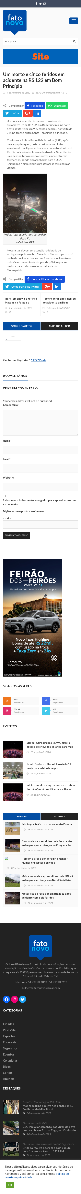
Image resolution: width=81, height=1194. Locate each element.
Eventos (8, 1054)
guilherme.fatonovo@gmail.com (40, 987)
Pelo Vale (9, 1030)
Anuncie (9, 1078)
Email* (6, 459)
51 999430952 (58, 982)
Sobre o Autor (21, 326)
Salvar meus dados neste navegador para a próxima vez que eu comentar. (39, 502)
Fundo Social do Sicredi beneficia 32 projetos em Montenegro (49, 766)
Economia (9, 1042)
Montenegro (41, 1102)
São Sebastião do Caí (47, 1144)
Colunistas (10, 1060)
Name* (7, 440)
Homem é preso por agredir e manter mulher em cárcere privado (45, 860)
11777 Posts (38, 360)
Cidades (8, 1024)
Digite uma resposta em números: (24, 511)
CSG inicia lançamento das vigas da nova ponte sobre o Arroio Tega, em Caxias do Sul (49, 1130)
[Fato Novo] (14, 22)
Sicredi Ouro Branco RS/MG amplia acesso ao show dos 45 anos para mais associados (50, 746)
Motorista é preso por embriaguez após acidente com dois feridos (46, 895)
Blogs (7, 1066)
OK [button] (10, 1185)
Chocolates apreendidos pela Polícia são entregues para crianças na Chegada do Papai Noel (47, 845)
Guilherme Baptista (50, 92)
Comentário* (10, 404)
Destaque (28, 1123)
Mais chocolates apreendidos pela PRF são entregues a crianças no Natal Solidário (48, 878)
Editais (7, 1072)
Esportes (9, 1036)
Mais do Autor (59, 326)
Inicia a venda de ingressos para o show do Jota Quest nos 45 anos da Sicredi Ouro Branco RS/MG (51, 789)
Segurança (10, 1048)
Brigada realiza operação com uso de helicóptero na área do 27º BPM (47, 1149)
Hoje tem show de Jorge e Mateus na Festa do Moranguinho (21, 302)
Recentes (59, 816)
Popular (22, 816)
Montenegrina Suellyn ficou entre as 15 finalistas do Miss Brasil (48, 1107)
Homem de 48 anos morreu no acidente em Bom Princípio (59, 302)
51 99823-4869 (37, 982)
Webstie (8, 477)
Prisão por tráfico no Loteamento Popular (47, 824)
